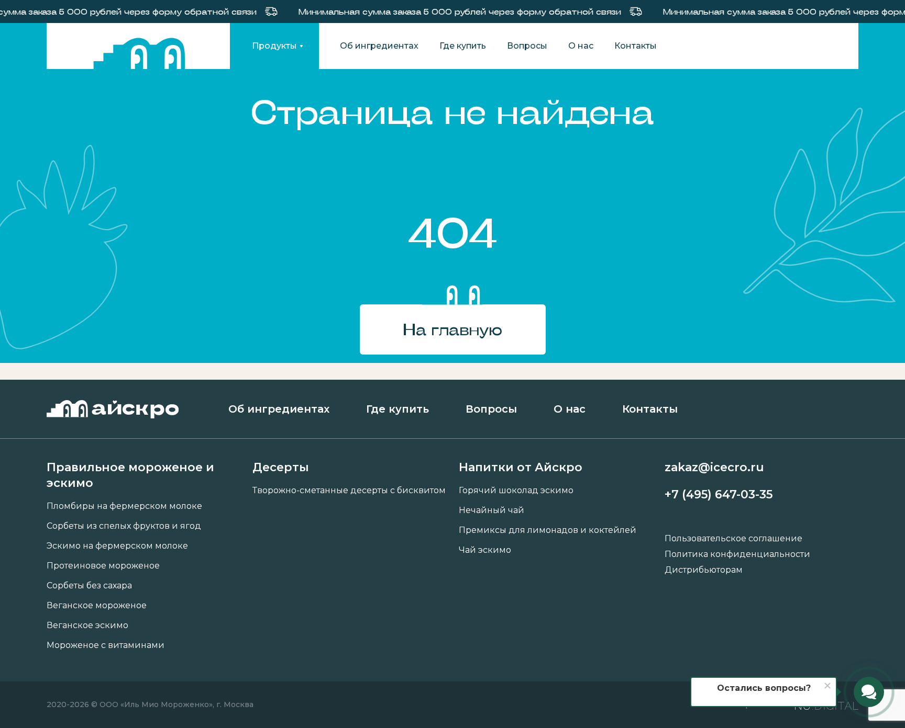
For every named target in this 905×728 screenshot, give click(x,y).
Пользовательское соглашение (733, 538)
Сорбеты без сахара (89, 585)
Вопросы (527, 46)
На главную (452, 329)
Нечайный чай (491, 510)
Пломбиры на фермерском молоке (124, 506)
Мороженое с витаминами (105, 645)
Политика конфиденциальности (737, 554)
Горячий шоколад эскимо (516, 490)
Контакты (635, 46)
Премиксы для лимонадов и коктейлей (547, 530)
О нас (580, 46)
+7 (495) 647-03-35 (718, 494)
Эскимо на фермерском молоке (117, 546)
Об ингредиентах (379, 46)
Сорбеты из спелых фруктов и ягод (124, 526)
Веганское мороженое (97, 605)
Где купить (462, 46)
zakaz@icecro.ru (714, 467)
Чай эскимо (485, 550)
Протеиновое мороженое (103, 566)
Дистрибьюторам (704, 570)
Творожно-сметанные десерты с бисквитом (349, 490)
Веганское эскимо (87, 625)
